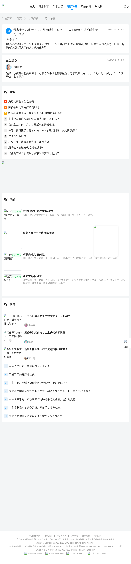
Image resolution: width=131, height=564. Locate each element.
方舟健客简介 (35, 536)
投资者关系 (61, 536)
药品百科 (86, 6)
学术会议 (58, 6)
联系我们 (49, 536)
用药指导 (100, 6)
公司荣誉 (74, 536)
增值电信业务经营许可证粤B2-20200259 (82, 546)
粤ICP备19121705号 (113, 546)
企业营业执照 (15, 546)
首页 (32, 6)
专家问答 (72, 6)
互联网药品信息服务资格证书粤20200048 (43, 546)
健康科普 (44, 6)
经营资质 (86, 536)
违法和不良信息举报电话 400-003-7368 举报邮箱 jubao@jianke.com (65, 550)
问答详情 (50, 18)
